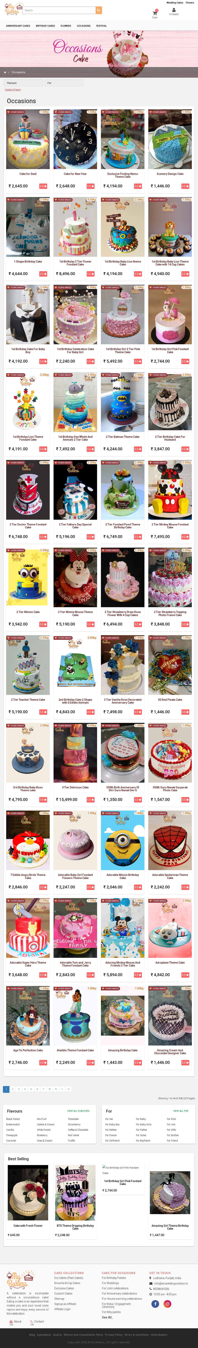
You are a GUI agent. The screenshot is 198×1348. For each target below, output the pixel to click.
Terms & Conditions (136, 1334)
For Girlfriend (112, 1140)
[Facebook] (155, 1304)
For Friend (172, 1140)
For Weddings (110, 1283)
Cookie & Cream (46, 1124)
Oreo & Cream (44, 1140)
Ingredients (44, 1334)
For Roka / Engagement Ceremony (116, 1305)
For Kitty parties (111, 1312)
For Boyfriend (143, 1140)
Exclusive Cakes (64, 1288)
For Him (171, 1124)
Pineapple (11, 1135)
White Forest (43, 1129)
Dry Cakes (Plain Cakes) (68, 1277)
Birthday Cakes (45, 26)
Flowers (190, 2)
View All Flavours (78, 1111)
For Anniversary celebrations (119, 1293)
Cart (155, 15)
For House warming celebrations (122, 1298)
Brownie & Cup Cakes (67, 1283)
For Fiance (110, 1135)
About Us (15, 1323)
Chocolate (73, 1119)
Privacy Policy (114, 1334)
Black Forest (13, 1119)
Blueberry (42, 1135)
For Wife (171, 1129)
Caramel (11, 1140)
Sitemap (59, 1298)
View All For (180, 1111)
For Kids (171, 1119)
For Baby (141, 1119)
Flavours (11, 83)
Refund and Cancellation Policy (83, 1334)
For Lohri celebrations (115, 1288)
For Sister (141, 1135)
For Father (141, 1129)
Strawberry (74, 1124)
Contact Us (37, 1323)
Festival (101, 26)
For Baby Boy (112, 1124)
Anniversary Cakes (18, 26)
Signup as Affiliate (65, 1304)
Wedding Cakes (175, 2)
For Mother (111, 1129)
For (49, 83)
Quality (57, 1334)
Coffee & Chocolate (78, 1129)
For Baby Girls (144, 1124)
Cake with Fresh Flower (28, 1225)
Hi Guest (173, 14)
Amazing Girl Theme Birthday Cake (170, 1227)
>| (68, 1089)
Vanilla (10, 1129)
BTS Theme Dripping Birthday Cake (75, 1227)
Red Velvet (73, 1135)
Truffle (71, 1140)
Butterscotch (13, 1124)
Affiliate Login (62, 1309)
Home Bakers (159, 1334)
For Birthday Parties (114, 1277)
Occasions (83, 26)
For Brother (173, 1135)
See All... (107, 1317)
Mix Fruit (41, 1119)
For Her (109, 1119)
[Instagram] (167, 1304)
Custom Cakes (63, 1293)
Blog (32, 1334)
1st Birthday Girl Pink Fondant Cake (122, 1183)
